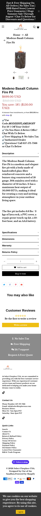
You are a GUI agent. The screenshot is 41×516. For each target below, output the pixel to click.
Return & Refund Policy (11, 436)
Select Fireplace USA (24, 468)
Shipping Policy (8, 443)
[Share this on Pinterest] (16, 285)
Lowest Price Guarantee (11, 450)
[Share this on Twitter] (4, 285)
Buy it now (20, 273)
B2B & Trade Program (11, 452)
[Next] (26, 72)
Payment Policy (8, 445)
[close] (39, 11)
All (26, 35)
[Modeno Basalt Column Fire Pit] (20, 57)
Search (5, 429)
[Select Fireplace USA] (20, 27)
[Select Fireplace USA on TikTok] (3, 393)
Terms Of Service (9, 441)
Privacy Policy (8, 438)
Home (16, 35)
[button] (20, 153)
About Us (6, 434)
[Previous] (14, 72)
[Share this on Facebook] (10, 285)
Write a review (20, 325)
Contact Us (6, 432)
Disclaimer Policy (9, 448)
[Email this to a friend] (21, 285)
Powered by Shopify (25, 474)
